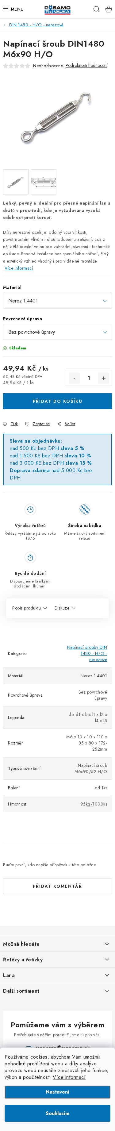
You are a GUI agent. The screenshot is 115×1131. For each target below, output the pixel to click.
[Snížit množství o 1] (74, 378)
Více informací (69, 1077)
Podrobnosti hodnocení (86, 65)
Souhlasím (57, 1113)
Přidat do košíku (57, 401)
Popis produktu (26, 608)
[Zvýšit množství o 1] (103, 378)
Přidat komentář (57, 886)
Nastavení (57, 1091)
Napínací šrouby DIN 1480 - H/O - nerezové (87, 653)
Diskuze (62, 608)
